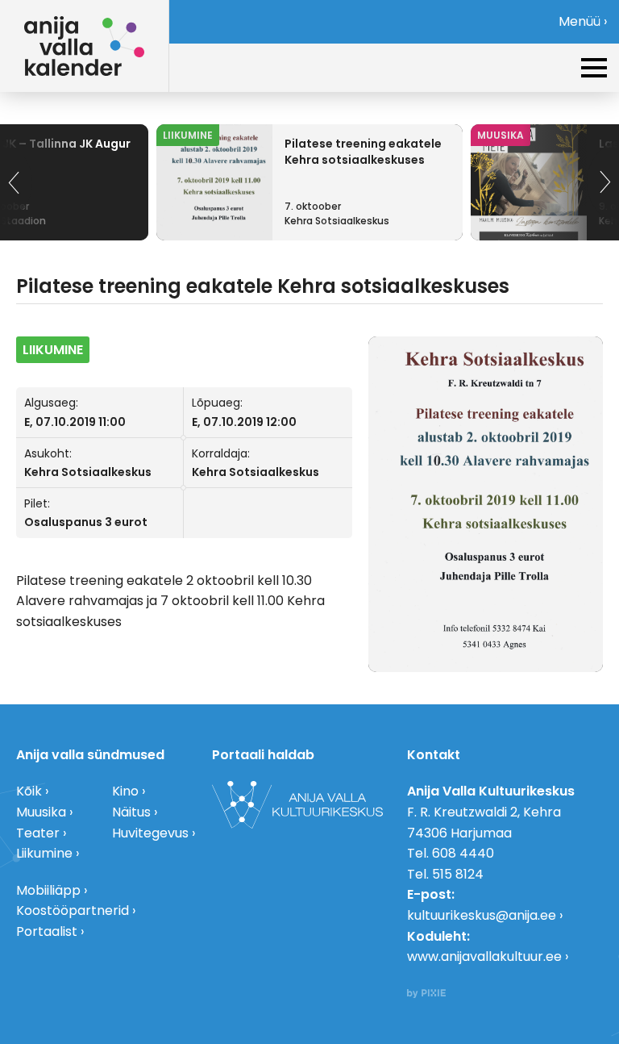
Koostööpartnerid (72, 910)
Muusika (41, 812)
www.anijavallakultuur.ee (484, 956)
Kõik (29, 791)
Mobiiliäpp (48, 890)
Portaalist (46, 931)
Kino (125, 791)
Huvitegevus (150, 833)
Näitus (131, 812)
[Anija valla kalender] (84, 46)
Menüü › (583, 21)
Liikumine (44, 853)
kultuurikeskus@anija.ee (481, 915)
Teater (38, 833)
